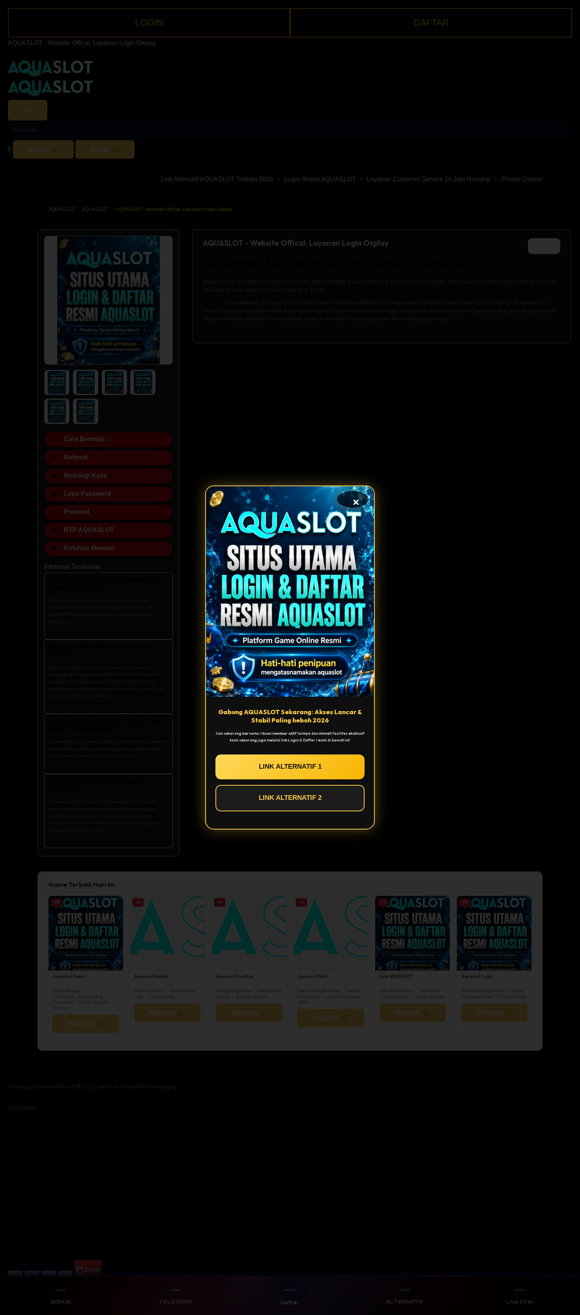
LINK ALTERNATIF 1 (290, 766)
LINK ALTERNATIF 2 (290, 797)
